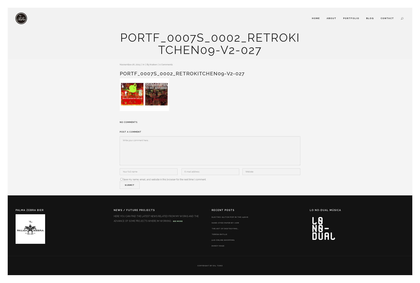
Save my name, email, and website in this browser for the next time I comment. (164, 179)
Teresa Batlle (219, 234)
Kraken (153, 64)
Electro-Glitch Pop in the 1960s (230, 217)
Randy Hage (218, 246)
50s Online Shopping (223, 240)
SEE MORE (178, 221)
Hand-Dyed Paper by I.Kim (225, 223)
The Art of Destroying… (225, 229)
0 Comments (166, 64)
